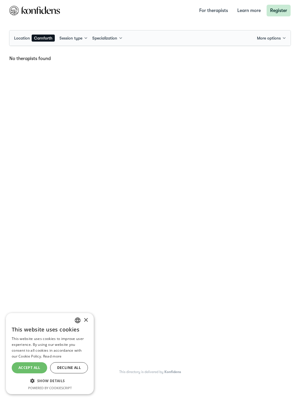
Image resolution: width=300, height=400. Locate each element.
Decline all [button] (69, 367)
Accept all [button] (29, 367)
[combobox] (34, 38)
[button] (50, 380)
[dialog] (50, 353)
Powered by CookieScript (50, 388)
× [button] (85, 320)
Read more (52, 356)
